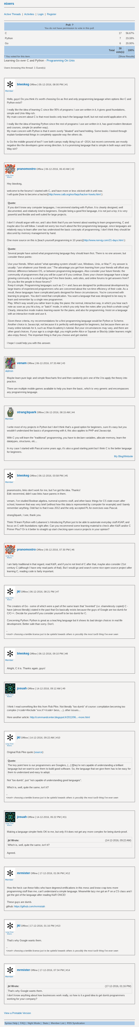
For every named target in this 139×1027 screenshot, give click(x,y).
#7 (57, 591)
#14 (68, 970)
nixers (9, 3)
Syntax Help (11, 1023)
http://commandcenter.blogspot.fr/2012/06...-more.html (60, 717)
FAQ (22, 1023)
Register (51, 14)
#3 (63, 363)
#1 (66, 84)
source (38, 752)
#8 (66, 653)
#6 (73, 549)
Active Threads (12, 14)
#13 (58, 925)
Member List (57, 1023)
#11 (65, 817)
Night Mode (34, 1023)
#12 (68, 873)
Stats (45, 1023)
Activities (29, 14)
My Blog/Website (123, 456)
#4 (73, 412)
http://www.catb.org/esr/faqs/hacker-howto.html (75, 194)
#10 (58, 737)
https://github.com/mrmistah (29, 906)
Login (41, 14)
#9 (64, 688)
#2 (73, 169)
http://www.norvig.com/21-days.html (103, 240)
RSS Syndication (76, 1023)
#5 (66, 475)
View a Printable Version (17, 1013)
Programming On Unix (61, 60)
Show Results (126, 56)
